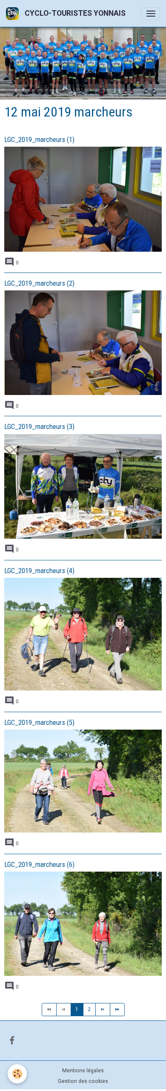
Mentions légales (83, 1071)
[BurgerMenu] (150, 13)
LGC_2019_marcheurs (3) (39, 426)
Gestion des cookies (83, 1081)
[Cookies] (17, 1073)
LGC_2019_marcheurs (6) (39, 864)
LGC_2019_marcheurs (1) (39, 139)
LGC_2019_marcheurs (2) (39, 283)
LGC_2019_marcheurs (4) (39, 570)
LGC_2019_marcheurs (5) (39, 722)
